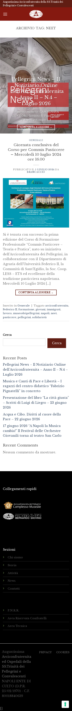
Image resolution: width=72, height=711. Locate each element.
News (12, 580)
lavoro (7, 313)
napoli (45, 313)
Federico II (10, 309)
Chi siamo (15, 557)
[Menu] (5, 14)
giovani (41, 309)
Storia (12, 565)
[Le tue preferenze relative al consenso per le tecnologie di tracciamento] (65, 704)
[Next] (65, 85)
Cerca (7, 335)
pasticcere (9, 317)
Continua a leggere (36, 127)
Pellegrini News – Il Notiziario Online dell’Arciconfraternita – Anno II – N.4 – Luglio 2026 (35, 369)
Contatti (14, 588)
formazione (26, 309)
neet (54, 313)
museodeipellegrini (26, 313)
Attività (13, 573)
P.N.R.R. (13, 610)
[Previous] (6, 85)
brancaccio (36, 172)
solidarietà (39, 317)
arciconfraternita (56, 305)
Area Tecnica (17, 626)
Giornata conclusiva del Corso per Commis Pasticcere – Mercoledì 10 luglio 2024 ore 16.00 (36, 152)
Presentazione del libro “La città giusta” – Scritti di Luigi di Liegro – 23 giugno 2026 (36, 402)
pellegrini (24, 317)
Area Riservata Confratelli (27, 618)
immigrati (53, 309)
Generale (36, 140)
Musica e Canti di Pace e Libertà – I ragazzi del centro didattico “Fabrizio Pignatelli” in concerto (33, 386)
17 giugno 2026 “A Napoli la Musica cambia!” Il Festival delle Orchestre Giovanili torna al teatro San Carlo (32, 430)
